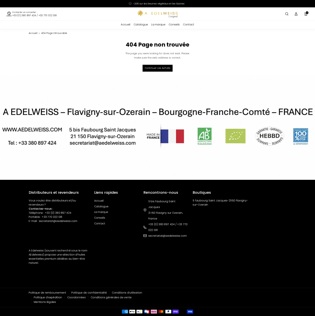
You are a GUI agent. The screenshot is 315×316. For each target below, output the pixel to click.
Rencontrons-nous (160, 192)
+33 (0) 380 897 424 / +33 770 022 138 (34, 15)
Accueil (33, 33)
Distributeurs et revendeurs (54, 192)
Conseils (99, 218)
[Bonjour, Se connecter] (296, 14)
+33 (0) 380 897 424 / (162, 224)
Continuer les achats (157, 68)
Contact (99, 223)
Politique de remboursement (47, 293)
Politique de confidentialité (89, 293)
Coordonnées (76, 297)
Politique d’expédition (48, 297)
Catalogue (101, 206)
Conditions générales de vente (111, 297)
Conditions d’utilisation (127, 293)
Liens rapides (106, 192)
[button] (287, 14)
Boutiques (202, 192)
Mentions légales (45, 302)
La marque (101, 212)
